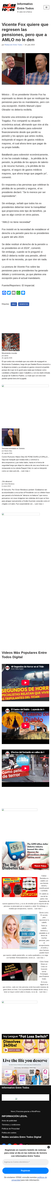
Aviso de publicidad (9, 1121)
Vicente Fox (23, 304)
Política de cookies (9, 1133)
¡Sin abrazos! (7, 481)
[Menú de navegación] (46, 7)
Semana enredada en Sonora (13, 448)
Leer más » (25, 471)
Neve (13, 1111)
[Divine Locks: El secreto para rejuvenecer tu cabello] (19, 932)
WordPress (36, 1111)
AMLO (14, 304)
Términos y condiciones (11, 1125)
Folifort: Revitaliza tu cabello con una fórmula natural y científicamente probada (44, 883)
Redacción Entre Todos (13, 45)
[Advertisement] (25, 599)
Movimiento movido (9, 353)
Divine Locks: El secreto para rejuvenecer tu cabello (44, 917)
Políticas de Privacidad (10, 1129)
